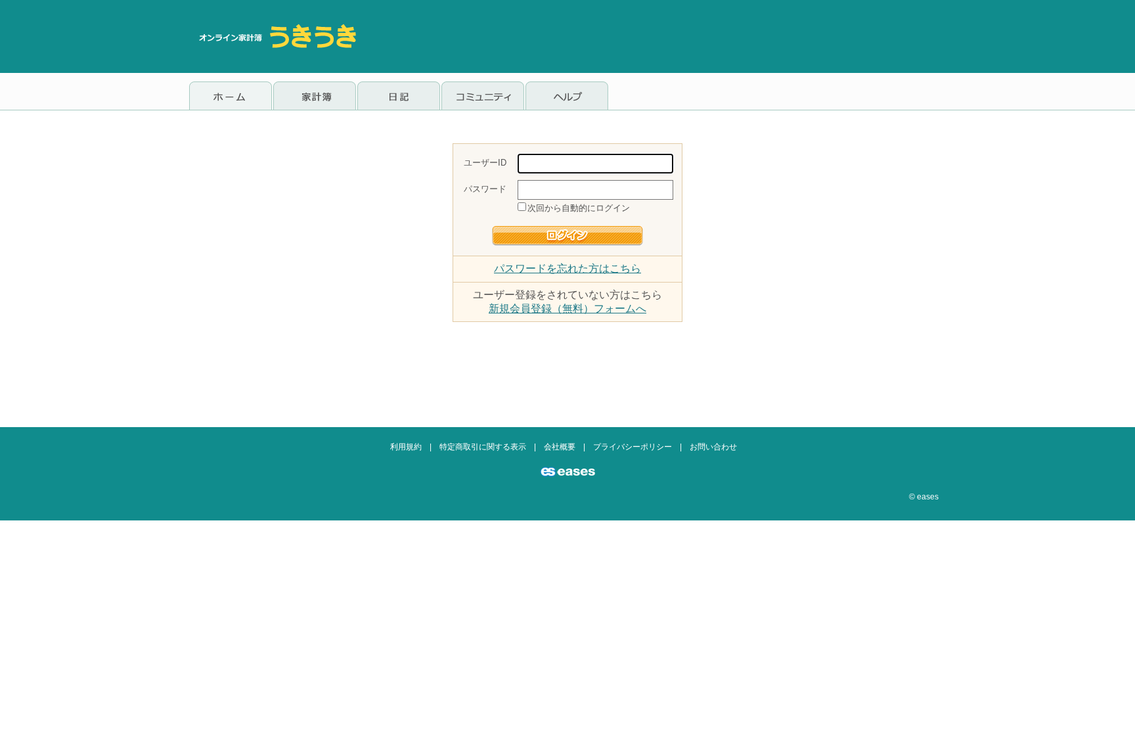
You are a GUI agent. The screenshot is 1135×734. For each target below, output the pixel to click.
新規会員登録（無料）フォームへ (567, 308)
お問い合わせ (713, 446)
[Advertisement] (707, 36)
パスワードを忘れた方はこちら (567, 268)
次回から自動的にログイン (578, 208)
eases (928, 496)
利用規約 (406, 446)
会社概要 (559, 446)
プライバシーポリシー (632, 446)
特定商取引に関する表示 (482, 446)
